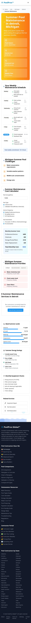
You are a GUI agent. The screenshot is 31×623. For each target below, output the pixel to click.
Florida (3, 563)
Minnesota (4, 578)
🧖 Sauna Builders (6, 462)
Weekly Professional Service (12, 212)
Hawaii (3, 565)
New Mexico (4, 587)
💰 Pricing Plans (6, 539)
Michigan (18, 576)
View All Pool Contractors (15, 310)
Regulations (4, 518)
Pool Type (5, 202)
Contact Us (28, 617)
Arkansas (18, 556)
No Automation (9, 223)
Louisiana (18, 571)
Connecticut (4, 560)
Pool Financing (5, 503)
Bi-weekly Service (9, 214)
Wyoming (18, 607)
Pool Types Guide (6, 493)
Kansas (18, 569)
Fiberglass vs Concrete (8, 472)
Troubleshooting (6, 516)
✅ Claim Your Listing (7, 534)
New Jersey (19, 585)
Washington (4, 605)
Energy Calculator (6, 498)
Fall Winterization (11, 410)
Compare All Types (6, 482)
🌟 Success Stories (6, 544)
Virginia (18, 602)
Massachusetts (5, 576)
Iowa (2, 569)
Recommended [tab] (15, 268)
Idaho (17, 565)
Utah (17, 600)
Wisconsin (4, 607)
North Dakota (19, 589)
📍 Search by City (6, 452)
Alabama (3, 554)
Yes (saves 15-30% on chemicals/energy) (15, 221)
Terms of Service (14, 617)
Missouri (3, 580)
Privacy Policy (8, 617)
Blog (2, 521)
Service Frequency (8, 210)
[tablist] (15, 267)
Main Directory (5, 490)
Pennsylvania (19, 594)
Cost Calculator (5, 495)
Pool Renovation (11, 407)
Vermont (3, 602)
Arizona (3, 556)
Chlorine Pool (8, 204)
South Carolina (20, 596)
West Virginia (19, 605)
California (3, 558)
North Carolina (5, 589)
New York (18, 587)
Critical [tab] (7, 268)
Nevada (18, 582)
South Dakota (4, 598)
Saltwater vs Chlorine (7, 480)
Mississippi (19, 578)
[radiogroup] (15, 205)
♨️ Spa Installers (6, 459)
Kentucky (3, 571)
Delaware (18, 560)
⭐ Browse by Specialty (8, 454)
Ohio (2, 591)
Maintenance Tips (6, 513)
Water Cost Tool (6, 501)
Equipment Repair (12, 403)
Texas (2, 600)
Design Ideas (5, 511)
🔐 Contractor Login (7, 529)
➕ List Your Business (7, 531)
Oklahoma (18, 591)
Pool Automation (7, 219)
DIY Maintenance (9, 216)
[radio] (4, 204)
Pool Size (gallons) (8, 195)
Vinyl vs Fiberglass (6, 475)
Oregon (3, 594)
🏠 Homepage (5, 449)
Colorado (18, 558)
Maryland (18, 574)
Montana (18, 580)
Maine (3, 574)
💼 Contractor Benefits (8, 536)
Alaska (17, 554)
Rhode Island (4, 596)
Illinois (3, 567)
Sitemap (21, 617)
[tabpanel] (15, 279)
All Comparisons (6, 470)
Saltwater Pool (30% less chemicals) (14, 206)
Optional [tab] (23, 268)
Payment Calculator (7, 506)
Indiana (18, 567)
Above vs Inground (7, 477)
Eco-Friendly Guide (6, 508)
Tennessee (18, 598)
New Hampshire (5, 585)
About (2, 617)
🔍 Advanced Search (7, 457)
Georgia (18, 563)
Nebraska (3, 582)
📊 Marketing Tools (7, 541)
